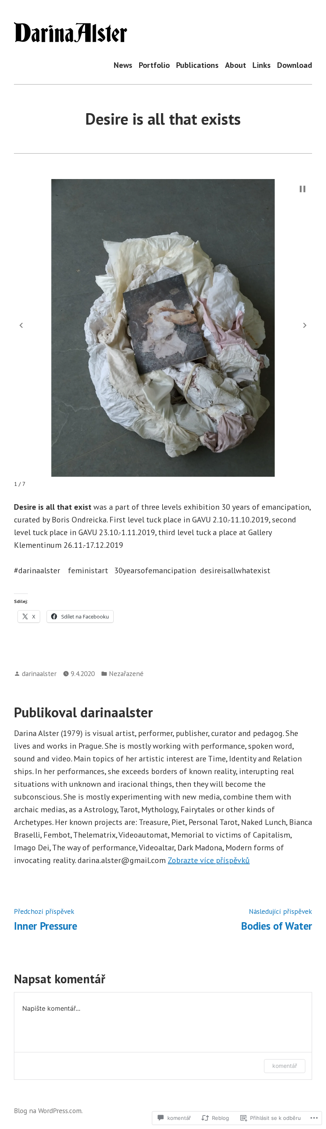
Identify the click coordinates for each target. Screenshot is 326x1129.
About (235, 65)
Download (294, 65)
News (123, 65)
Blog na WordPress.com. (48, 1110)
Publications (197, 65)
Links (261, 65)
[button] (21, 325)
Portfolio (154, 65)
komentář (284, 1065)
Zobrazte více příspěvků (209, 860)
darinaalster (39, 673)
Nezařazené (126, 673)
